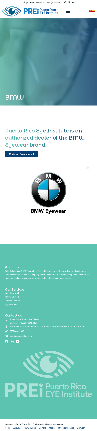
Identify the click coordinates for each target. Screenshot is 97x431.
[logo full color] (30, 11)
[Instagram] (69, 2)
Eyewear (81, 428)
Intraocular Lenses (66, 428)
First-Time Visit (12, 293)
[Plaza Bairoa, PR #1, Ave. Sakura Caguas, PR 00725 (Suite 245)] (7, 321)
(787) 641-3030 (17, 331)
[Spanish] (93, 11)
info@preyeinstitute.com (21, 336)
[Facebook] (65, 2)
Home (7, 428)
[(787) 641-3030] (7, 331)
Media (52, 428)
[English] (90, 11)
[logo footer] (48, 374)
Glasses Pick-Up (12, 301)
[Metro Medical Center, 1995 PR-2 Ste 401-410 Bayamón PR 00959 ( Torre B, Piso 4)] (7, 326)
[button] (68, 11)
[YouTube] (73, 2)
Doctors (42, 428)
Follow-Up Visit (12, 297)
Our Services (30, 428)
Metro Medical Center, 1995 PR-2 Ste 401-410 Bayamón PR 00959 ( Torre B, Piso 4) (47, 326)
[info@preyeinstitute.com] (7, 336)
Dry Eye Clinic (11, 304)
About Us (17, 428)
